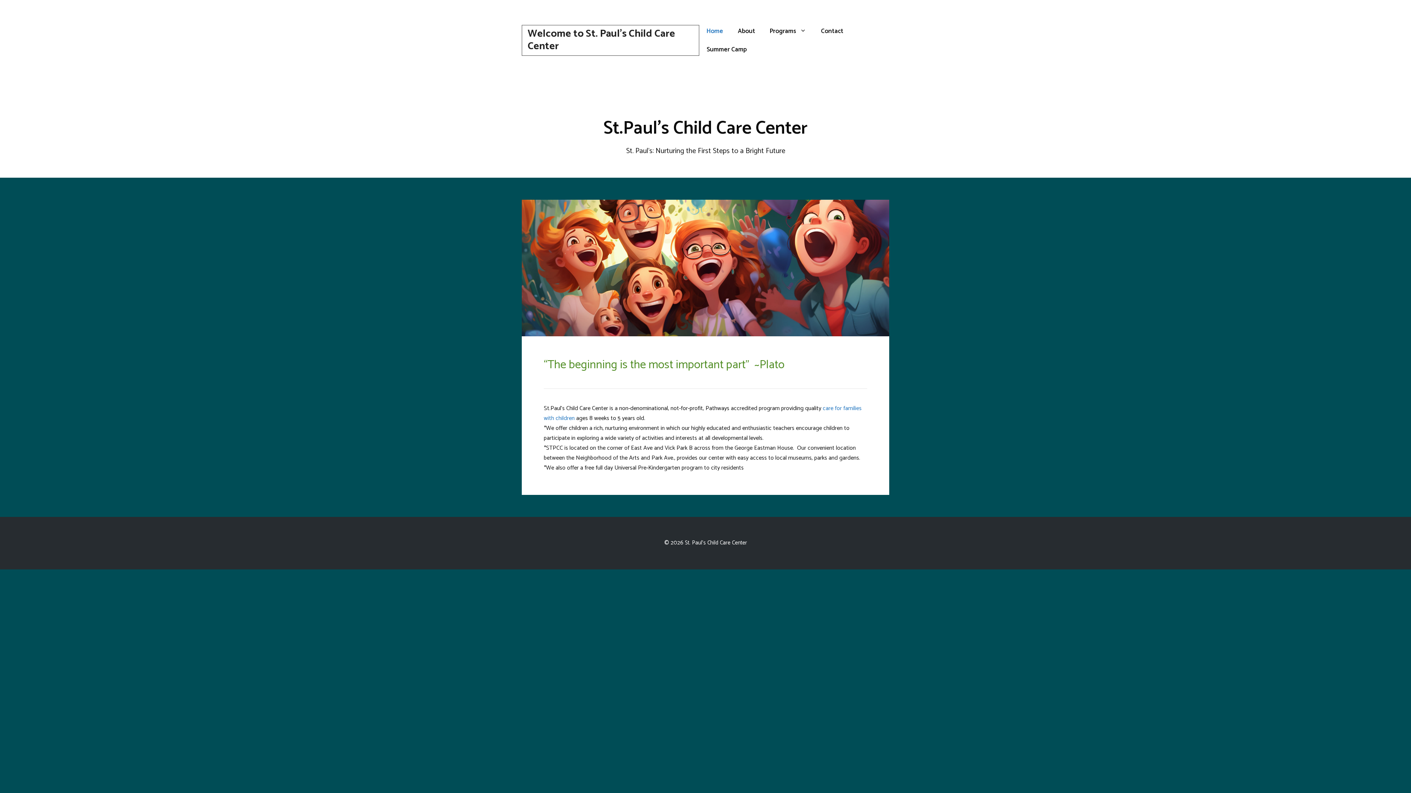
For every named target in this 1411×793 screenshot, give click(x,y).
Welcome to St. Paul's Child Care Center (601, 40)
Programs (783, 31)
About (746, 31)
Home (715, 31)
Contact (832, 31)
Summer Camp (727, 49)
